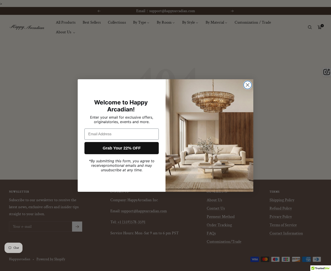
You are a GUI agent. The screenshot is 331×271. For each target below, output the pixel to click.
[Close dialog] (248, 85)
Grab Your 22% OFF (122, 148)
